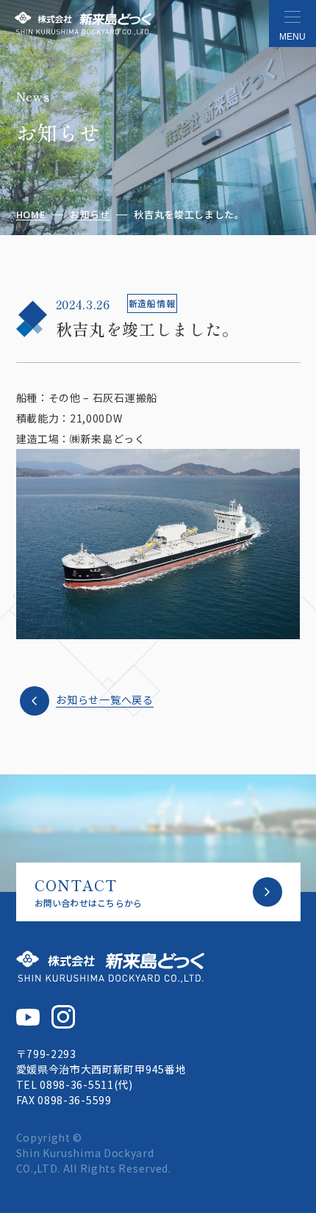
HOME (31, 214)
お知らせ (90, 214)
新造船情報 (152, 303)
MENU (292, 37)
